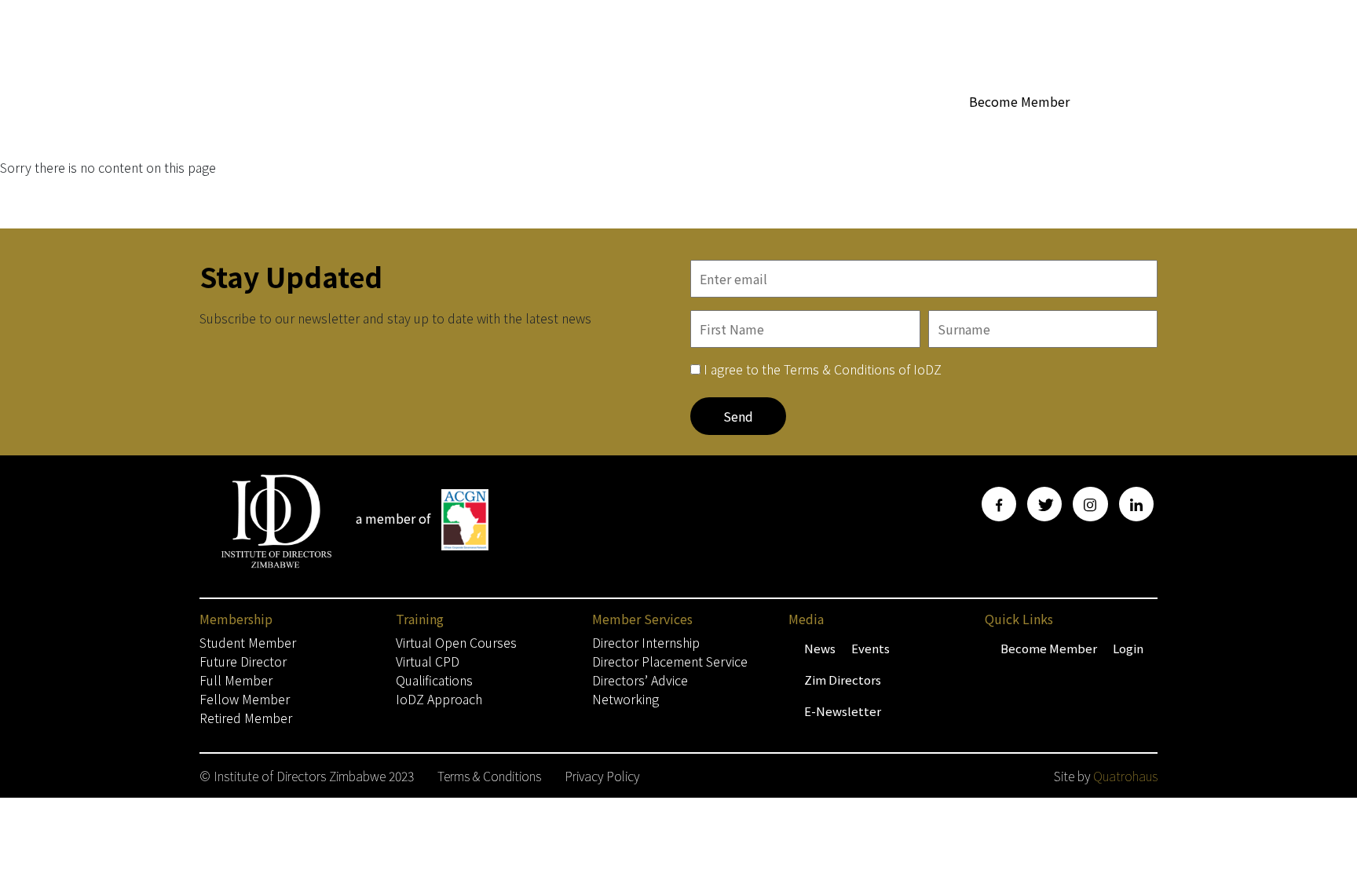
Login (1128, 648)
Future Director (243, 661)
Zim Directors (842, 679)
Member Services (819, 130)
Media (917, 130)
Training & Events (1014, 130)
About (671, 130)
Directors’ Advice (640, 680)
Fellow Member (244, 698)
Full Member (235, 680)
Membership (586, 130)
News (820, 648)
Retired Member (245, 717)
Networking (625, 698)
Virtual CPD (427, 661)
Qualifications (434, 680)
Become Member (1019, 101)
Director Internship (646, 642)
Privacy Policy (602, 775)
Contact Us (1126, 130)
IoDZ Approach (439, 698)
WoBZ (737, 130)
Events (870, 648)
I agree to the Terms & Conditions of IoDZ (823, 369)
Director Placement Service (670, 661)
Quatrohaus (1125, 775)
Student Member (247, 642)
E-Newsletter (842, 711)
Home (517, 130)
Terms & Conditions (489, 775)
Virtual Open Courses (456, 642)
